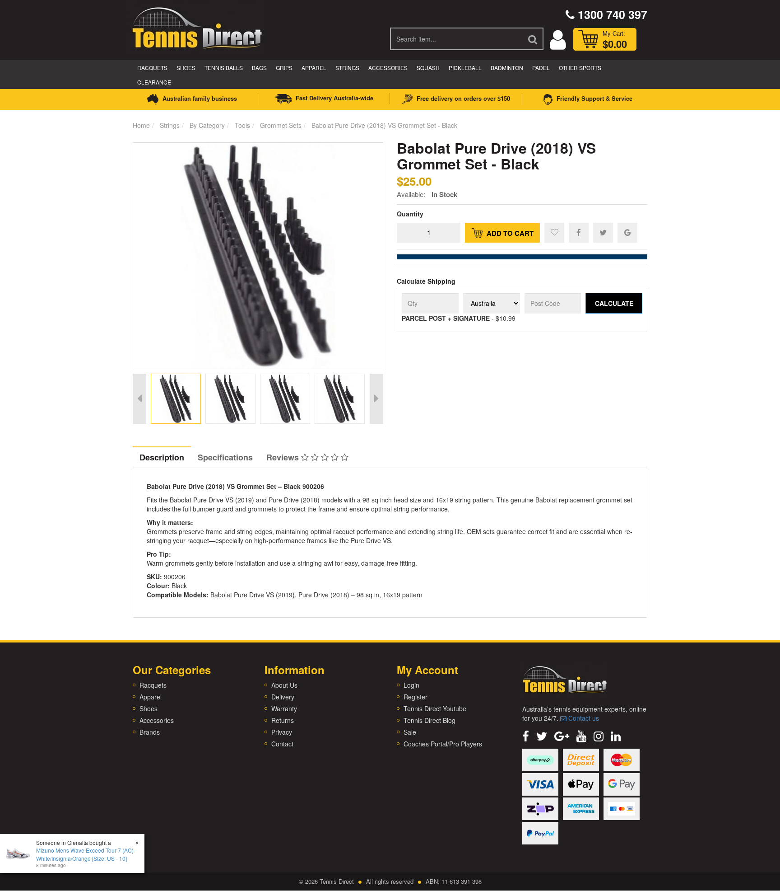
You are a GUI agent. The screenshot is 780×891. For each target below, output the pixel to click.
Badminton (507, 67)
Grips (284, 67)
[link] (525, 735)
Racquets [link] (153, 684)
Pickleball (465, 67)
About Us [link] (284, 684)
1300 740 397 (611, 14)
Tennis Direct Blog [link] (429, 720)
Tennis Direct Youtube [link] (435, 708)
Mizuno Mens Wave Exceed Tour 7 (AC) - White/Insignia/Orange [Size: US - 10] (86, 854)
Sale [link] (410, 731)
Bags (259, 67)
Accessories (388, 67)
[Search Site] (533, 39)
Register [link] (415, 696)
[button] (554, 233)
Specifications (225, 457)
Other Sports (580, 67)
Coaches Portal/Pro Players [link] (443, 743)
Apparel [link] (150, 696)
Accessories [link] (156, 720)
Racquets (152, 67)
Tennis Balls (223, 67)
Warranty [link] (284, 708)
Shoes (185, 67)
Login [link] (411, 684)
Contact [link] (282, 743)
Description (161, 457)
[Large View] (176, 399)
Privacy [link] (281, 731)
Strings (347, 67)
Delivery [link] (282, 696)
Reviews (283, 457)
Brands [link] (149, 731)
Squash (428, 67)
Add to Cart (509, 233)
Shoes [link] (148, 708)
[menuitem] (579, 232)
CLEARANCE (154, 82)
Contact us (582, 717)
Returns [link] (282, 720)
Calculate (614, 303)
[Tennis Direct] (196, 27)
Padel (541, 67)
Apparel (314, 67)
